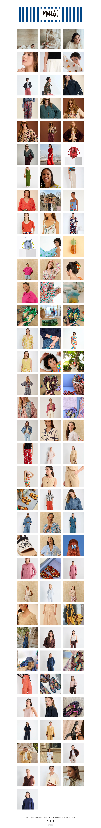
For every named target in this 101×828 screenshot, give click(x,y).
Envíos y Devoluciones (58, 817)
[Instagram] (50, 821)
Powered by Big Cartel (50, 825)
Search (73, 817)
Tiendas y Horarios (54, 2)
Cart (71, 2)
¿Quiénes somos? (41, 2)
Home (27, 817)
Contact (64, 2)
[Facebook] (47, 821)
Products (31, 2)
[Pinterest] (53, 821)
